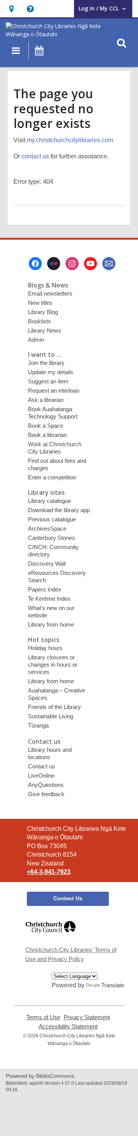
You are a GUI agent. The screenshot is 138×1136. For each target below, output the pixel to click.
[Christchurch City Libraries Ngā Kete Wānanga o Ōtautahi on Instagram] (72, 263)
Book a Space (45, 425)
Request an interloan (53, 390)
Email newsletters (50, 293)
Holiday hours (45, 648)
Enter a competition (52, 477)
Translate (112, 985)
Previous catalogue (52, 519)
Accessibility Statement (68, 1026)
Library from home (51, 624)
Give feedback (46, 794)
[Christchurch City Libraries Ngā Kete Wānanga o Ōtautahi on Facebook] (35, 263)
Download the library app (59, 510)
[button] (11, 8)
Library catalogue (49, 500)
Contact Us (67, 898)
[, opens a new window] (51, 936)
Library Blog (43, 312)
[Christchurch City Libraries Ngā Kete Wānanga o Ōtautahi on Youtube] (90, 263)
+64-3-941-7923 (49, 872)
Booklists (39, 321)
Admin (36, 339)
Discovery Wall (47, 563)
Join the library (46, 363)
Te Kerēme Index (49, 598)
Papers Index (44, 589)
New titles (40, 302)
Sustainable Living (50, 716)
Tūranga (38, 725)
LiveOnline (41, 775)
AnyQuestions (46, 784)
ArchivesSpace (47, 528)
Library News (44, 330)
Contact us (41, 766)
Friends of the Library (54, 707)
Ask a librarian (46, 400)
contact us (35, 156)
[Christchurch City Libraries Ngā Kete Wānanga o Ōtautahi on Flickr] (53, 263)
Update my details (50, 372)
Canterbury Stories (51, 537)
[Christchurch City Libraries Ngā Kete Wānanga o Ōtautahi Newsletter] (108, 263)
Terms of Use (43, 1017)
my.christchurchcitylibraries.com (70, 140)
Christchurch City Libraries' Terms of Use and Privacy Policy (71, 954)
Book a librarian (47, 435)
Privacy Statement (87, 1017)
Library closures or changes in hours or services (52, 664)
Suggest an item (48, 381)
